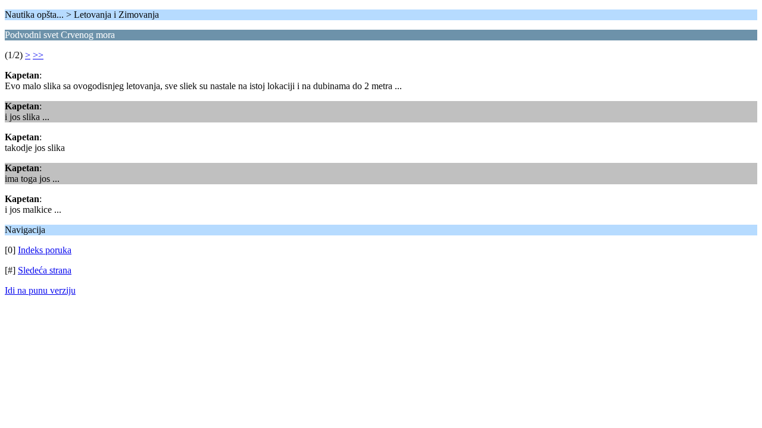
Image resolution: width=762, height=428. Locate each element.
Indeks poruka (44, 250)
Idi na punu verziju (40, 290)
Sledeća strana (44, 270)
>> (38, 55)
